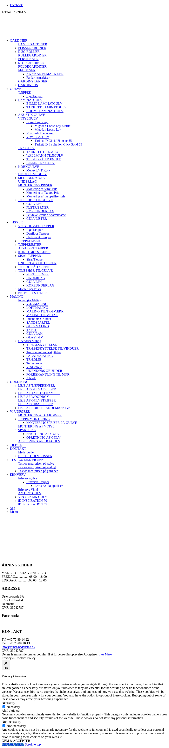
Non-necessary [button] (11, 721)
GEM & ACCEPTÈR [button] (16, 740)
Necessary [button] (8, 703)
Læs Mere (105, 654)
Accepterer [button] (90, 654)
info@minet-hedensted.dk (18, 647)
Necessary (13, 707)
